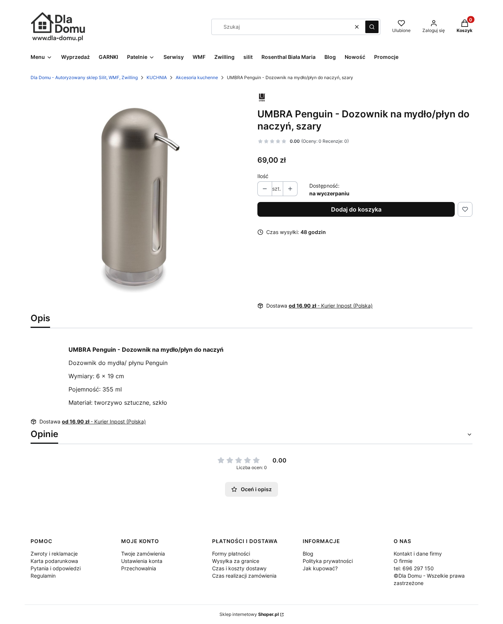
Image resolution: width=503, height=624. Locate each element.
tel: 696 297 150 (414, 568)
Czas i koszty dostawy (239, 568)
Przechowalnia (138, 568)
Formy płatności (231, 553)
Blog (308, 553)
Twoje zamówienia (143, 553)
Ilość (262, 176)
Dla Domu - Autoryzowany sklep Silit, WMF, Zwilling (84, 77)
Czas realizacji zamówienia (244, 575)
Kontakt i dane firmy (418, 553)
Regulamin (43, 575)
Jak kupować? (320, 568)
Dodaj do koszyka (356, 209)
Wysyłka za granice (235, 561)
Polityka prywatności (328, 561)
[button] (372, 27)
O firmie (403, 561)
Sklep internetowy (249, 614)
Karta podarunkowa (54, 561)
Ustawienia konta (141, 561)
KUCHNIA (157, 77)
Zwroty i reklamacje (54, 553)
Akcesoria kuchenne (197, 77)
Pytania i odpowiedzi (56, 568)
